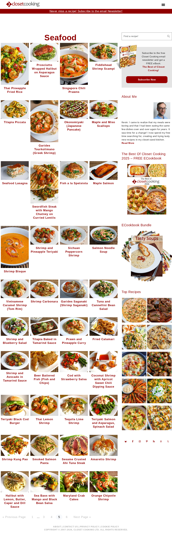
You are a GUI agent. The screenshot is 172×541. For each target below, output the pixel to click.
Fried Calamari (104, 339)
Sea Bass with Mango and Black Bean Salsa (44, 499)
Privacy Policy (89, 527)
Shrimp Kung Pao (15, 459)
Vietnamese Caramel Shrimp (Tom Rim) (15, 305)
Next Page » (82, 517)
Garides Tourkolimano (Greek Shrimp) (44, 149)
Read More (128, 143)
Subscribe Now (147, 79)
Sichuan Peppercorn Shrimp (73, 251)
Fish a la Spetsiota (74, 183)
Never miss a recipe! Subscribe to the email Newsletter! (86, 11)
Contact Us (70, 527)
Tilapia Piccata (15, 122)
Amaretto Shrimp (103, 459)
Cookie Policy (110, 527)
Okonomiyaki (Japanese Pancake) (74, 126)
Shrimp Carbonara (44, 301)
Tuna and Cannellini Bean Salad (103, 305)
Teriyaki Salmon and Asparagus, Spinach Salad (103, 423)
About (57, 527)
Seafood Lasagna (15, 183)
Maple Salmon (103, 183)
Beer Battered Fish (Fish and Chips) (44, 379)
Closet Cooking (23, 4)
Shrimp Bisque (15, 271)
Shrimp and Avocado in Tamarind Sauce (15, 377)
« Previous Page (14, 517)
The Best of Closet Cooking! (153, 69)
